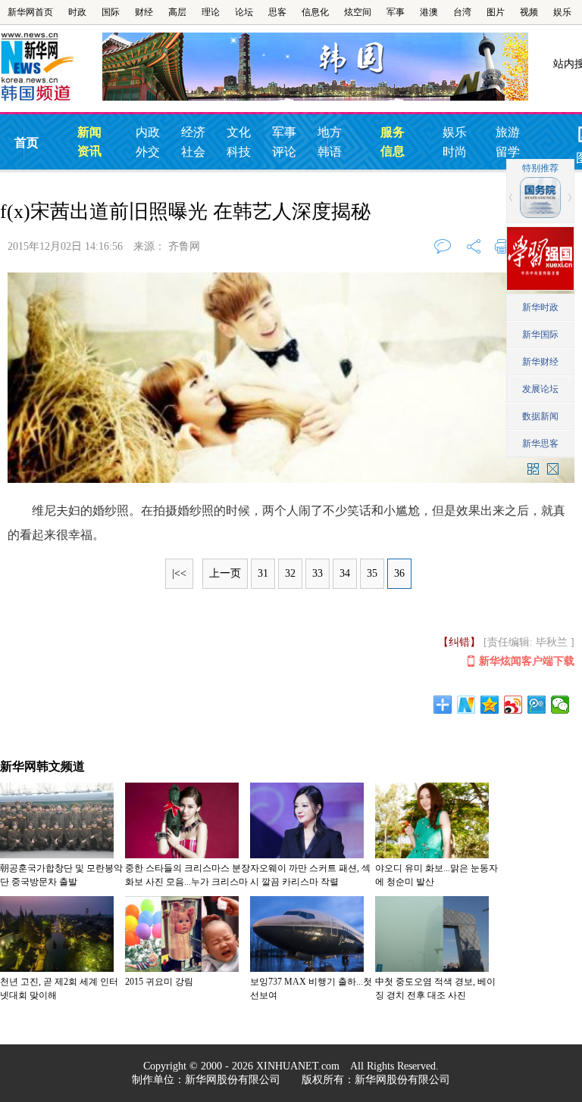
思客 (277, 12)
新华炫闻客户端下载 (526, 661)
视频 (529, 12)
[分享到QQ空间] (489, 705)
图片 (496, 12)
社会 (193, 151)
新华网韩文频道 (42, 766)
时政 (77, 12)
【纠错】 (459, 642)
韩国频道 (51, 67)
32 (290, 573)
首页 (26, 142)
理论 (211, 12)
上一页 (225, 573)
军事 (395, 12)
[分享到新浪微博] (513, 705)
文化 (239, 132)
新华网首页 (30, 12)
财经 (144, 12)
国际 (111, 12)
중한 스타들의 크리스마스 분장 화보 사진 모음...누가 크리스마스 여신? (187, 882)
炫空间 (357, 12)
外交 (148, 151)
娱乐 (562, 12)
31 (263, 573)
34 (345, 573)
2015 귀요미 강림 (159, 981)
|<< (179, 573)
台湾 (462, 12)
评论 (284, 151)
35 (372, 573)
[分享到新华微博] (466, 705)
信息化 (315, 12)
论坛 (244, 12)
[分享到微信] (560, 705)
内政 (148, 132)
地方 (330, 132)
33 (317, 573)
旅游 (508, 132)
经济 (193, 132)
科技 (239, 151)
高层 (177, 12)
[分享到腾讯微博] (536, 705)
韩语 (330, 151)
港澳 (429, 12)
